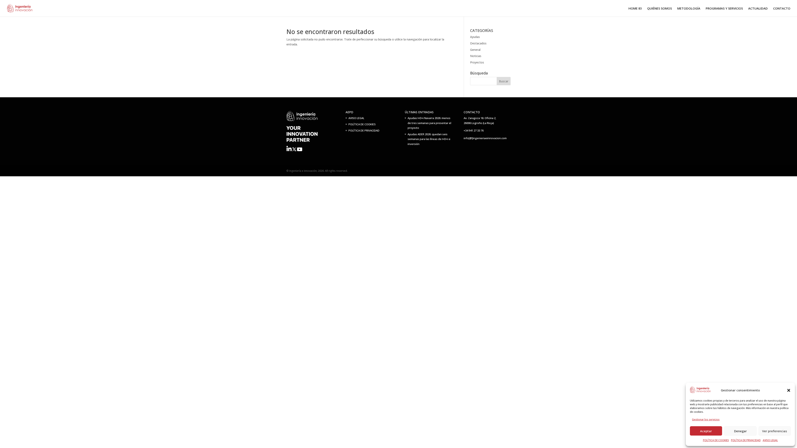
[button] (789, 390)
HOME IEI (635, 8)
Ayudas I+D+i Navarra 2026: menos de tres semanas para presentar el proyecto (429, 123)
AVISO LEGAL (770, 440)
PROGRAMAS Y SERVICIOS (724, 8)
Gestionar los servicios (706, 419)
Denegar (740, 431)
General (475, 50)
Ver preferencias (774, 431)
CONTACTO (781, 8)
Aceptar (706, 431)
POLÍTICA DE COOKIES (716, 440)
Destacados (478, 43)
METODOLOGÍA (688, 8)
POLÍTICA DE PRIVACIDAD (746, 440)
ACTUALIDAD (758, 8)
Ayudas (475, 37)
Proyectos (477, 62)
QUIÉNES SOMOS (659, 8)
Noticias (475, 56)
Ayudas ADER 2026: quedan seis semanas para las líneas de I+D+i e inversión (429, 139)
